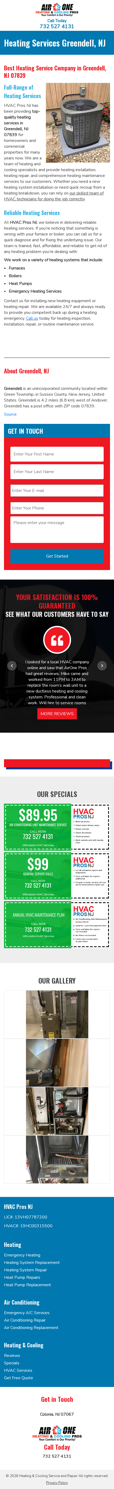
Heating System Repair (25, 1270)
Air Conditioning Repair (25, 1320)
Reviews (12, 1356)
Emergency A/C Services (27, 1313)
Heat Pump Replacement (27, 1285)
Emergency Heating (22, 1255)
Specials (11, 1363)
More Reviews (57, 714)
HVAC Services (18, 1370)
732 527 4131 (57, 26)
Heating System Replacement (32, 1263)
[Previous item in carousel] (12, 665)
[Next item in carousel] (102, 665)
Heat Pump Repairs (22, 1277)
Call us (32, 318)
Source (10, 414)
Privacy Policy (57, 1482)
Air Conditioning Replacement (31, 1328)
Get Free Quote (18, 1378)
